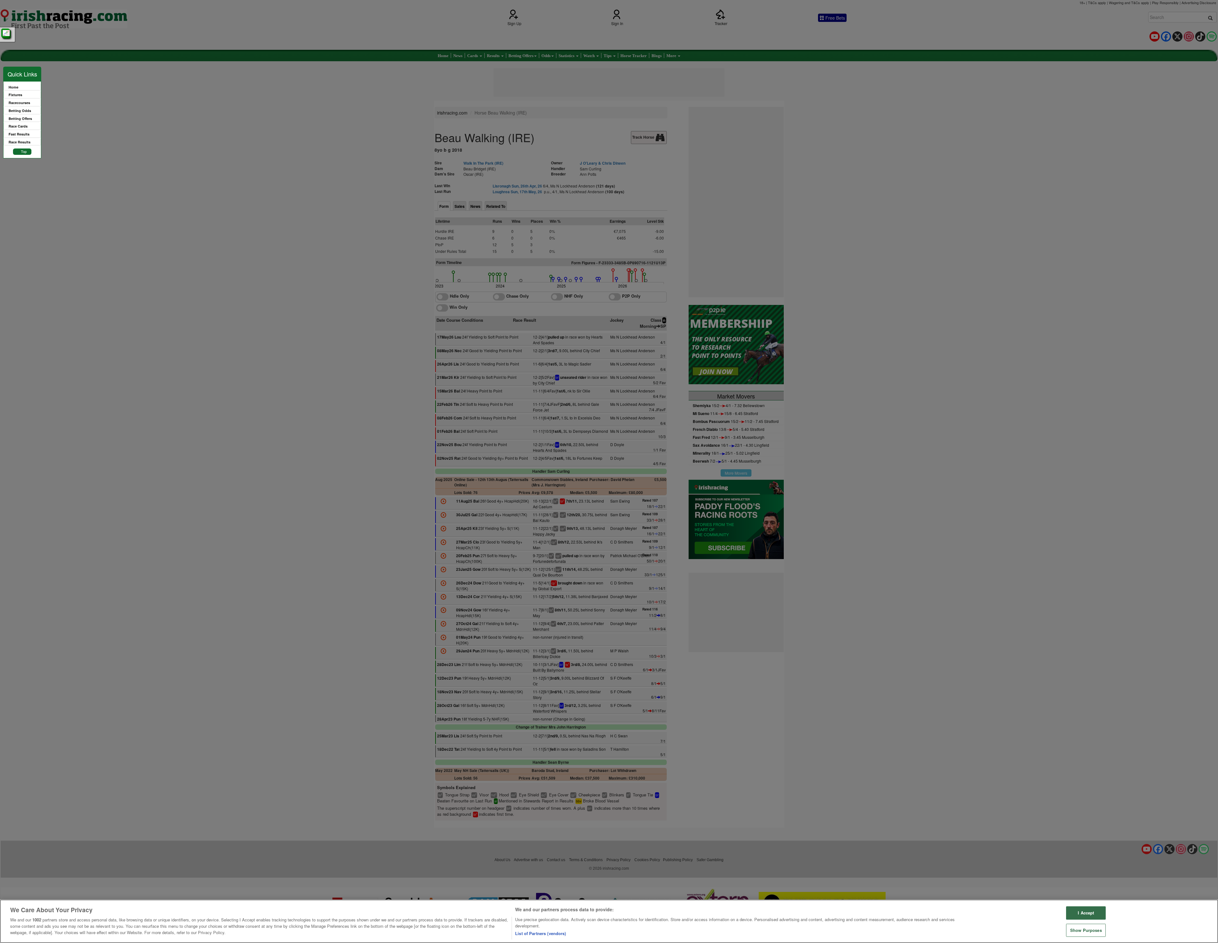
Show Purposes (1086, 930)
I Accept (1086, 913)
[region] (609, 921)
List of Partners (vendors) (540, 933)
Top (24, 151)
